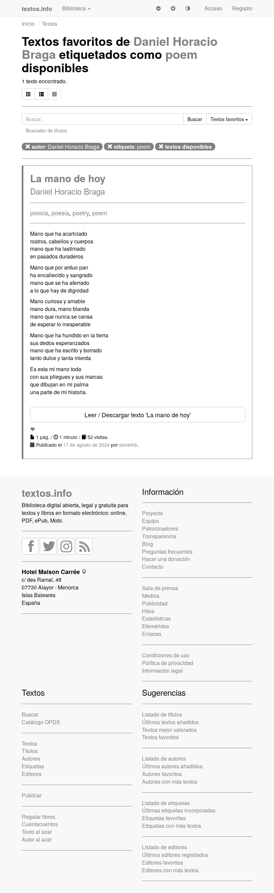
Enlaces (151, 634)
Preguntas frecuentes (167, 551)
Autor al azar (37, 839)
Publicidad (154, 603)
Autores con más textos (169, 781)
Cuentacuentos (40, 824)
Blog (147, 544)
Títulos (30, 751)
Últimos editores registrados (175, 855)
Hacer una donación (166, 559)
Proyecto (152, 513)
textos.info (47, 492)
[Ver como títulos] (41, 94)
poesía (39, 212)
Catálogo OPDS (41, 722)
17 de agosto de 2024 (86, 444)
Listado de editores (164, 847)
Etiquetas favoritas (164, 818)
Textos (49, 23)
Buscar (30, 714)
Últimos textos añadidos (170, 722)
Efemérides (155, 626)
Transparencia (159, 536)
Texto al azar (37, 831)
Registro (242, 8)
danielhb (128, 444)
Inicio (28, 23)
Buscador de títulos (46, 130)
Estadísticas (156, 618)
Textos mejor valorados (169, 730)
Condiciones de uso (165, 655)
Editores (31, 774)
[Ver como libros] (28, 94)
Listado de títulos (162, 714)
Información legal (162, 670)
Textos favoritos (160, 737)
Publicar (31, 795)
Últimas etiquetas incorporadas (179, 810)
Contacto (152, 566)
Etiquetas (33, 766)
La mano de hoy (68, 178)
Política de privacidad (167, 663)
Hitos (148, 611)
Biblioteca (74, 8)
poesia (60, 212)
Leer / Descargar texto (138, 414)
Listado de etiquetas (166, 803)
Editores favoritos (162, 862)
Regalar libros (38, 816)
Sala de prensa (160, 588)
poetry (81, 212)
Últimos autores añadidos (172, 766)
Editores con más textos (170, 870)
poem (181, 54)
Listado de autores (164, 758)
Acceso (213, 8)
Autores (31, 758)
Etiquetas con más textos (171, 825)
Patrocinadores (160, 528)
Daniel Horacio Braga (67, 191)
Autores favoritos (162, 774)
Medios (150, 595)
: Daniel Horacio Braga (65, 146)
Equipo (150, 521)
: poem (132, 146)
